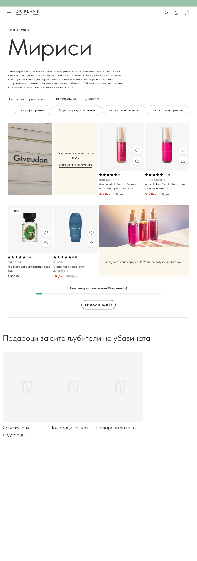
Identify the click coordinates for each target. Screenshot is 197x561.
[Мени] (9, 13)
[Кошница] (187, 13)
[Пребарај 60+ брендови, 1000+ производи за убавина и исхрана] (166, 13)
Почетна (13, 29)
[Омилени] (137, 150)
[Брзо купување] (137, 160)
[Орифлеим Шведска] (27, 12)
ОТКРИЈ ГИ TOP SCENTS (75, 165)
